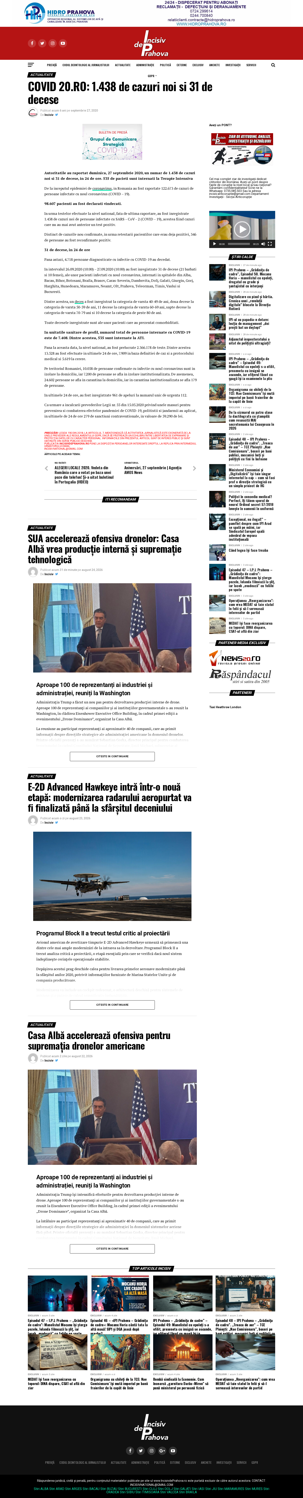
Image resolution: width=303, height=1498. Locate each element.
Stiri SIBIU (127, 1492)
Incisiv (49, 114)
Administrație (145, 65)
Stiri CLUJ (150, 1489)
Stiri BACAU (91, 1489)
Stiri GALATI (182, 1489)
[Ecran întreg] (270, 244)
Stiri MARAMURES (231, 1489)
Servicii (251, 65)
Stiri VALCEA (169, 1492)
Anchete (214, 65)
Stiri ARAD (56, 1489)
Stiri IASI (198, 1489)
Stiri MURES (254, 1489)
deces (79, 301)
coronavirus (102, 188)
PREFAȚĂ (52, 65)
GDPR (151, 76)
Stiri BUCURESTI (130, 1489)
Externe (182, 65)
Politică (165, 65)
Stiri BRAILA (188, 1492)
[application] (242, 229)
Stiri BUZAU (108, 1489)
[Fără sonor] (263, 244)
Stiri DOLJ (165, 1489)
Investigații (233, 65)
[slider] (239, 244)
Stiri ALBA (41, 1489)
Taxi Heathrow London (225, 707)
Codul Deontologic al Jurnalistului (85, 65)
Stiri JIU (211, 1489)
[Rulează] (215, 244)
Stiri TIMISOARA (147, 1492)
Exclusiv (198, 65)
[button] (242, 229)
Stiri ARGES (73, 1489)
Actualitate (122, 65)
